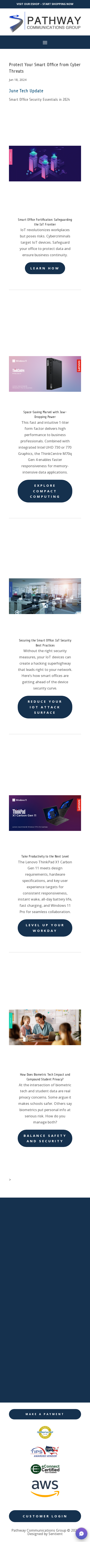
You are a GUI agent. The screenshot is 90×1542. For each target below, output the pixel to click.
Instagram (29, 1391)
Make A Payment (45, 1414)
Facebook (29, 1346)
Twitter (26, 1376)
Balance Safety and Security (45, 1138)
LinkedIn (28, 1361)
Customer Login (45, 1516)
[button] (81, 1533)
